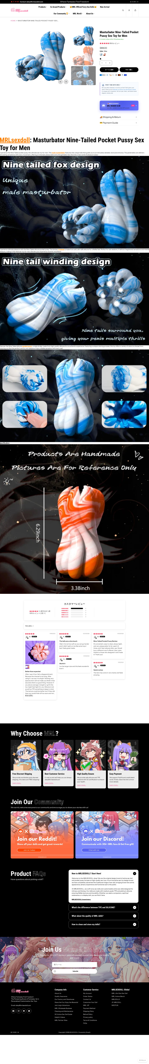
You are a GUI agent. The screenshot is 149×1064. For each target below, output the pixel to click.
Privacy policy (88, 1017)
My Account (87, 993)
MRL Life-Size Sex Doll (119, 993)
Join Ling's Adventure (62, 1005)
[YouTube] (16, 2)
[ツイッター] (18, 2)
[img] (29, 634)
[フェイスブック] (12, 2)
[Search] (123, 10)
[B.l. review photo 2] (27, 667)
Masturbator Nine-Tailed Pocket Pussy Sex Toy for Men (119, 34)
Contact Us (87, 999)
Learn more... (16, 783)
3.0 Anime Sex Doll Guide (63, 1014)
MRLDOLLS (116, 999)
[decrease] (102, 63)
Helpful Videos (60, 1017)
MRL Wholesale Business (63, 1008)
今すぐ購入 (128, 69)
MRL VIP (86, 1005)
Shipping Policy (88, 1011)
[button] (135, 10)
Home (13, 21)
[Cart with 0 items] (135, 10)
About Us (58, 993)
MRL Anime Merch (118, 996)
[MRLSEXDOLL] (19, 10)
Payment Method (89, 1008)
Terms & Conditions (90, 1020)
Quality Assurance (61, 996)
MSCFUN (115, 1005)
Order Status (87, 996)
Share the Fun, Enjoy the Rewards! (66, 1002)
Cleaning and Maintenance (64, 1011)
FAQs (85, 1023)
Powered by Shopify (84, 1032)
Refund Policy (87, 1014)
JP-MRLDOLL (116, 1002)
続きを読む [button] (29, 695)
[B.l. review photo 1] (40, 652)
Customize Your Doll (90, 1002)
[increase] (110, 63)
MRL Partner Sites (61, 1020)
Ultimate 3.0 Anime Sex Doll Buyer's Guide (124, 89)
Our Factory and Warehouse (64, 999)
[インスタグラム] (14, 2)
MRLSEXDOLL (73, 1032)
